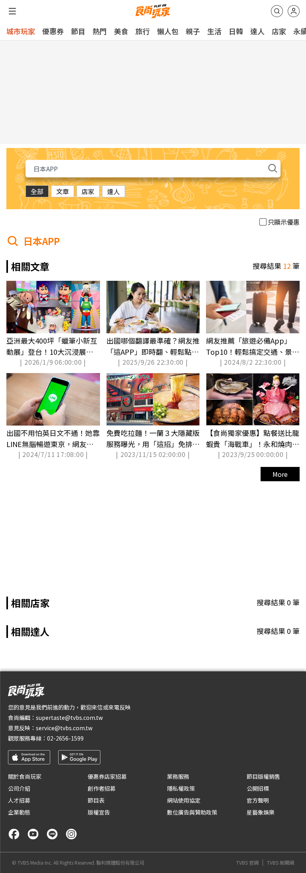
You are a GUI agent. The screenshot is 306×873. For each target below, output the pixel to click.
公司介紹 (19, 788)
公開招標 (258, 788)
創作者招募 (102, 788)
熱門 (99, 31)
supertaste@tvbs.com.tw (69, 717)
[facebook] (14, 834)
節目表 (96, 800)
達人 (257, 31)
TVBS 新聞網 (280, 862)
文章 (62, 191)
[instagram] (71, 834)
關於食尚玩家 (24, 776)
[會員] (294, 11)
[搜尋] (277, 11)
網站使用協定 (183, 800)
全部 (37, 191)
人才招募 (19, 800)
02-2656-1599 (65, 738)
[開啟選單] (12, 11)
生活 (214, 31)
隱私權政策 (181, 788)
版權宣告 (99, 812)
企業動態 (19, 812)
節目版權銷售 (263, 776)
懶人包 (167, 31)
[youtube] (33, 834)
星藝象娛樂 (261, 812)
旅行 (142, 31)
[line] (52, 834)
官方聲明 (258, 800)
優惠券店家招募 (107, 776)
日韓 (236, 31)
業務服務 (178, 776)
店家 (279, 31)
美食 (121, 31)
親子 (193, 31)
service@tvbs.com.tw (64, 728)
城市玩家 (20, 31)
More (280, 474)
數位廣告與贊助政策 (192, 812)
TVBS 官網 (247, 862)
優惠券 (53, 31)
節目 (78, 31)
